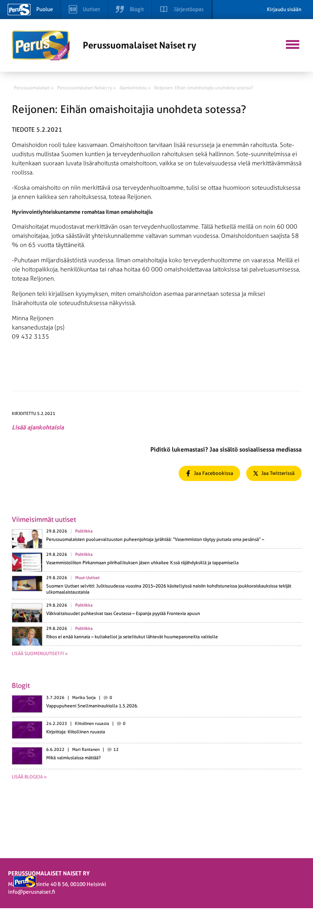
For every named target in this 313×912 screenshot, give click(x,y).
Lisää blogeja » (29, 777)
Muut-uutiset (87, 578)
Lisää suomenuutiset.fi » (40, 653)
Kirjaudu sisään (284, 9)
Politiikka (84, 531)
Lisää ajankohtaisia (38, 427)
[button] (293, 43)
